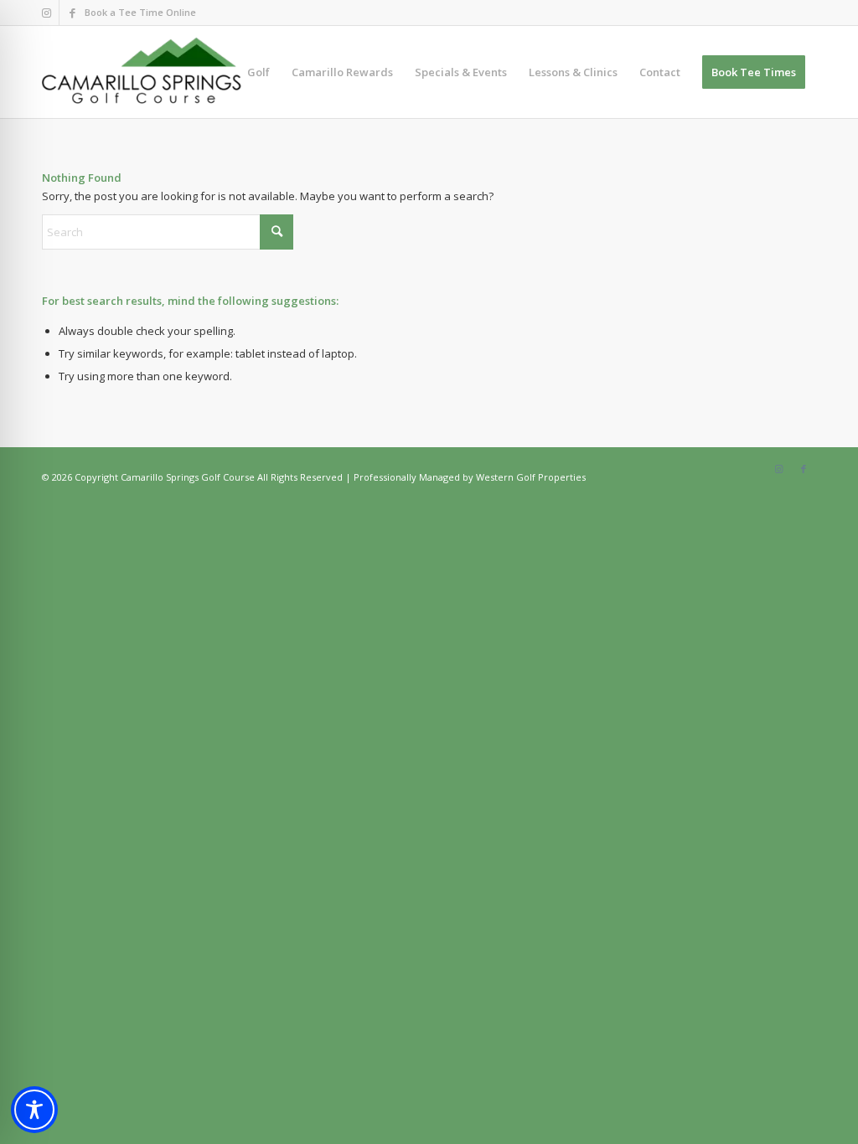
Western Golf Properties (531, 477)
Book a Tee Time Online (140, 12)
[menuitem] (258, 72)
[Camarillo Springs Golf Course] (142, 72)
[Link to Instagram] (46, 12)
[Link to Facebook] (72, 12)
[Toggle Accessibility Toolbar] (34, 1109)
